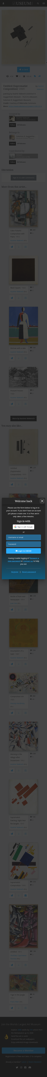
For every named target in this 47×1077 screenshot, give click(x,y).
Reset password (29, 572)
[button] (23, 526)
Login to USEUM (24, 551)
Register (14, 572)
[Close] (42, 501)
